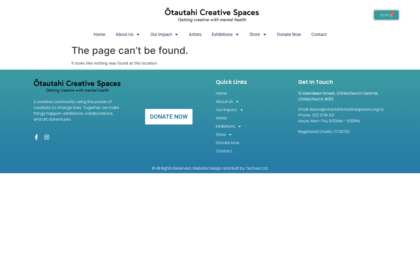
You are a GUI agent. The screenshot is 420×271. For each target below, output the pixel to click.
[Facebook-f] (36, 137)
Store (255, 34)
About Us (124, 34)
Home (99, 34)
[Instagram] (47, 137)
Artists (195, 34)
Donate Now (289, 34)
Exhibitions (222, 34)
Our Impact (161, 34)
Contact (319, 34)
